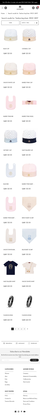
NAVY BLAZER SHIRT (9, 281)
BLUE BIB (6, 184)
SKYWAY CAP (7, 150)
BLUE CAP (6, 49)
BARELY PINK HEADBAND (28, 116)
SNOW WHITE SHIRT (28, 281)
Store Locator (26, 382)
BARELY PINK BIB (8, 116)
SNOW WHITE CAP (9, 82)
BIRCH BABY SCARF (28, 218)
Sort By (23, 22)
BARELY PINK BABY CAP (28, 184)
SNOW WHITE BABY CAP (9, 249)
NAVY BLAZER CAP (27, 150)
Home (3, 13)
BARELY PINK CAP (27, 82)
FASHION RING (8, 315)
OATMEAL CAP (26, 49)
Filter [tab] (10, 22)
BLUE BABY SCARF (27, 249)
